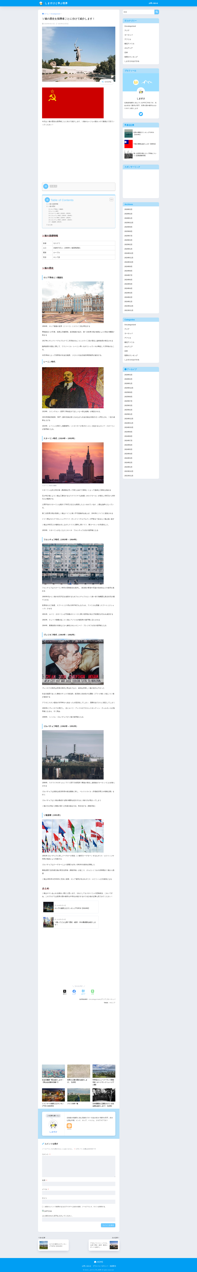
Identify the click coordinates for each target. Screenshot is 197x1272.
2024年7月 (128, 275)
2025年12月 (128, 222)
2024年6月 (128, 279)
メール (45, 1189)
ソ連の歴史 (51, 206)
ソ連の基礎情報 (53, 204)
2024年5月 (128, 284)
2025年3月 (128, 240)
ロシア (113, 1003)
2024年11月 (128, 258)
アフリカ (127, 39)
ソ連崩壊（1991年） (56, 222)
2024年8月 (128, 271)
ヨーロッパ (111, 999)
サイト (44, 1198)
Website (69, 1129)
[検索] (156, 12)
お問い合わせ (153, 3)
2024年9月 (128, 266)
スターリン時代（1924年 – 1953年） (61, 213)
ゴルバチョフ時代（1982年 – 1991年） (62, 220)
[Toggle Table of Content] (110, 199)
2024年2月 (128, 297)
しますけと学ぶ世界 (56, 3)
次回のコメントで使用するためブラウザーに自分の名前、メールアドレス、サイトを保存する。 (75, 1206)
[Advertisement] (78, 154)
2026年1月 (128, 218)
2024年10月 (128, 262)
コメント (46, 1154)
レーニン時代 (54, 211)
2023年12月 (128, 306)
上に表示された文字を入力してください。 (57, 1216)
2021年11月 (128, 310)
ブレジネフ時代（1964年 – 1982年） (61, 217)
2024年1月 (128, 301)
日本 (126, 52)
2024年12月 (128, 253)
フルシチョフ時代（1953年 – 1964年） (62, 215)
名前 (44, 1180)
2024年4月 (128, 288)
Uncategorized (94, 999)
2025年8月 (128, 231)
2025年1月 (128, 249)
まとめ (50, 225)
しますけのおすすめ (131, 61)
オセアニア (128, 48)
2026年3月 (128, 209)
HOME (99, 1262)
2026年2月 (128, 214)
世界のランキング (131, 57)
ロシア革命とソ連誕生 (57, 209)
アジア (104, 999)
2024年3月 (128, 293)
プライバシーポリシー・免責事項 (104, 1266)
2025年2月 (128, 244)
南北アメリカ (129, 44)
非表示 (53, 186)
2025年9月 (128, 227)
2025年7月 (128, 236)
